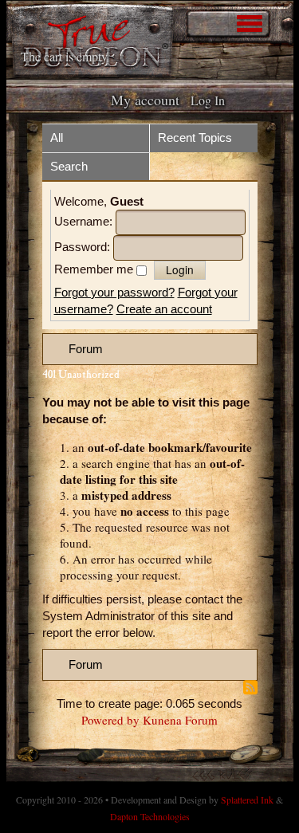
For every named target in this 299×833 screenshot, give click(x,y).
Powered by (110, 720)
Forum (86, 349)
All (56, 137)
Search (69, 166)
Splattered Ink (247, 799)
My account (145, 99)
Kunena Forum (180, 720)
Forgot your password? (114, 292)
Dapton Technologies (150, 816)
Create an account (164, 309)
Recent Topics (195, 137)
